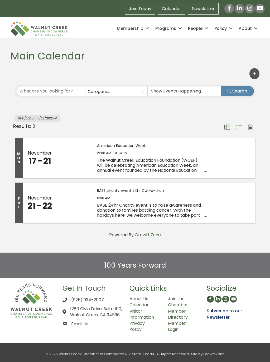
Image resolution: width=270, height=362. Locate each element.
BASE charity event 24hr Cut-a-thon (130, 190)
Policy (220, 28)
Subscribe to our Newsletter (224, 314)
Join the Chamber (178, 302)
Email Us (79, 324)
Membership (130, 28)
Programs (165, 28)
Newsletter (203, 9)
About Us (138, 299)
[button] (254, 73)
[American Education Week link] (74, 158)
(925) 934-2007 (87, 300)
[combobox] (116, 91)
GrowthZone (148, 235)
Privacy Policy (137, 326)
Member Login (177, 326)
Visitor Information (141, 314)
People (195, 28)
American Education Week (121, 145)
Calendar (171, 9)
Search (239, 91)
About (245, 28)
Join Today (140, 9)
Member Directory (178, 314)
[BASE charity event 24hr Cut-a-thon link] (74, 203)
